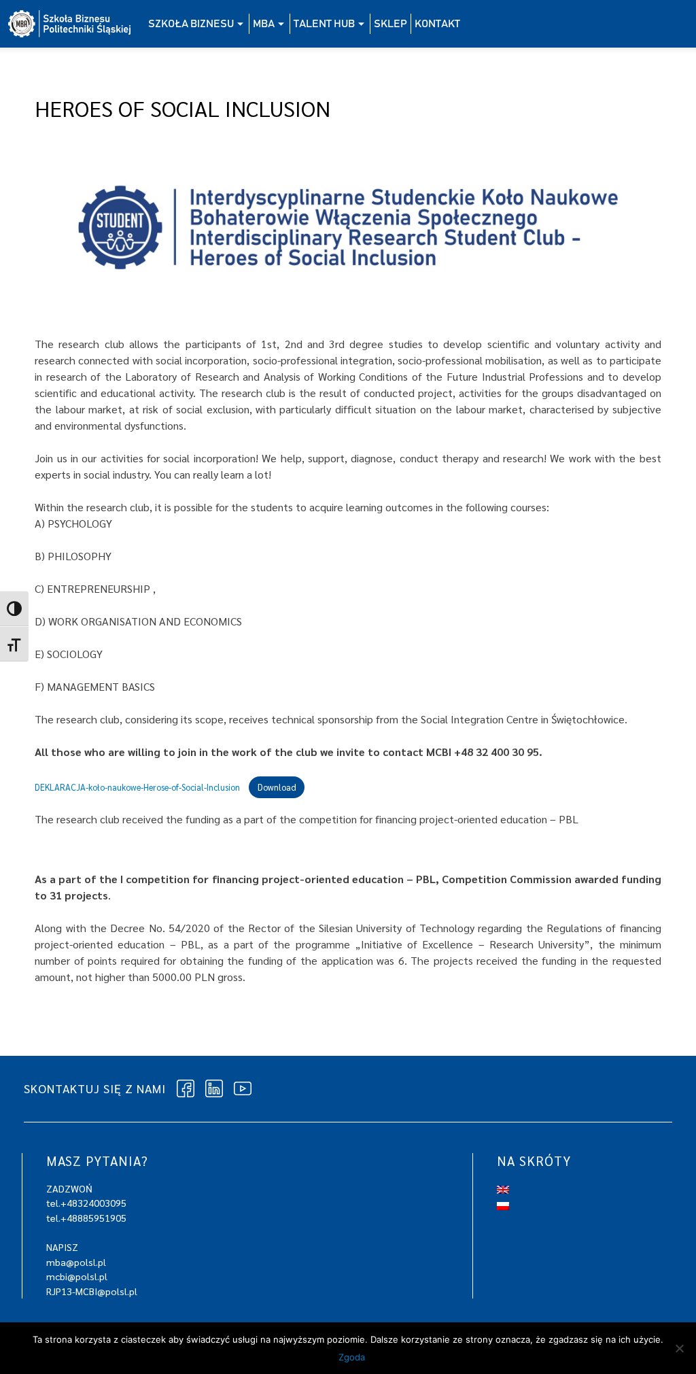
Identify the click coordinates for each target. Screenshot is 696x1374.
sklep (390, 23)
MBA (264, 23)
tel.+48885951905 (86, 1218)
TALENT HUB (324, 23)
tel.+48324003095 (86, 1203)
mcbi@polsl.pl (76, 1276)
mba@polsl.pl (76, 1262)
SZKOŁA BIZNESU (191, 23)
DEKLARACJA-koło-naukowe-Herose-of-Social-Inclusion (137, 787)
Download (277, 787)
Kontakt (437, 23)
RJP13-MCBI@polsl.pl (91, 1291)
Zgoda (351, 1357)
